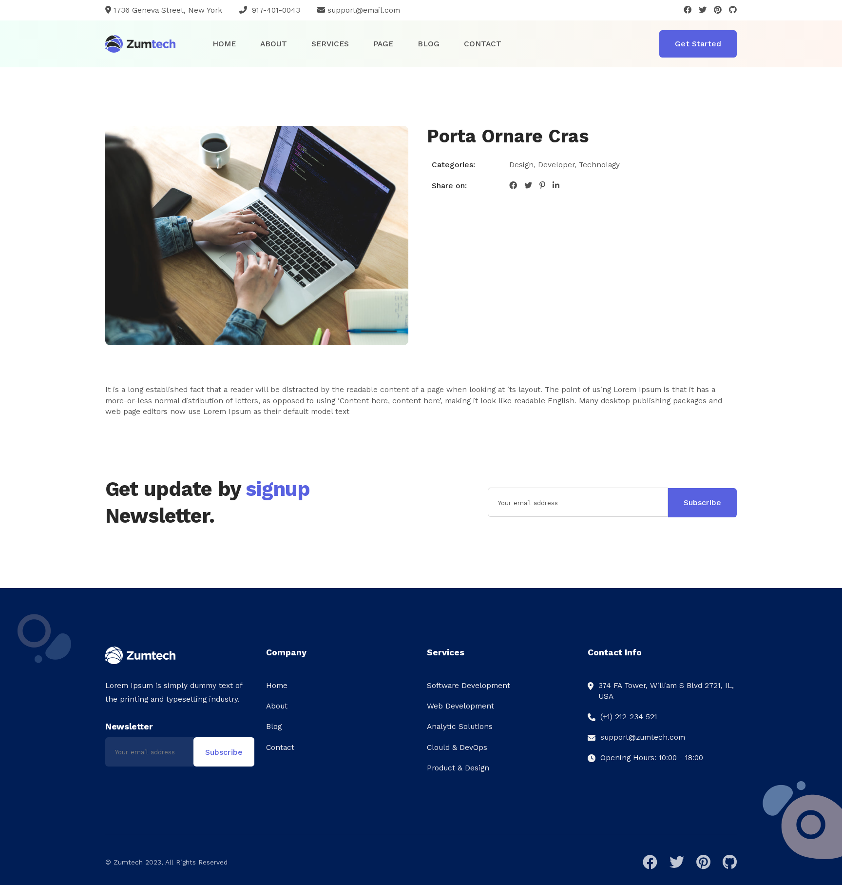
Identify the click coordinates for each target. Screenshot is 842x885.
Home (224, 43)
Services (330, 43)
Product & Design (458, 767)
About (273, 43)
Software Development (468, 685)
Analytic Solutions (460, 726)
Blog (429, 43)
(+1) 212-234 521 (628, 716)
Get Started (698, 43)
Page (383, 43)
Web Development (460, 705)
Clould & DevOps (457, 747)
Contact (482, 43)
